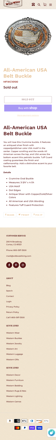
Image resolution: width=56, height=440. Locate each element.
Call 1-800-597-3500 (15, 317)
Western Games (13, 401)
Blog (8, 285)
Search (9, 291)
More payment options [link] (28, 115)
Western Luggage (14, 354)
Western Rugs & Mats (16, 391)
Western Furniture (14, 380)
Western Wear (13, 333)
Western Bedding (14, 385)
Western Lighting (14, 396)
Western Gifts (12, 359)
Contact (10, 296)
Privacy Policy (12, 307)
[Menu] (50, 4)
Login (9, 301)
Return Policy (12, 312)
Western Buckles (14, 338)
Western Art (12, 349)
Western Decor (13, 375)
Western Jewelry (14, 343)
